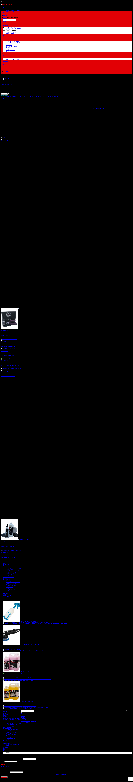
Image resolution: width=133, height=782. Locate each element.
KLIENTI (5, 717)
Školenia (5, 61)
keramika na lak (44, 96)
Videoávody (6, 55)
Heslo (2, 761)
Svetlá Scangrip (10, 33)
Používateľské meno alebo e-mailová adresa (12, 759)
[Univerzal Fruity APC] (8, 78)
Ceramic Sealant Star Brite (7, 546)
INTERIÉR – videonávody (12, 59)
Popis (4, 98)
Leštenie (5, 25)
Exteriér (5, 15)
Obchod (5, 715)
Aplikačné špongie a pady (12, 41)
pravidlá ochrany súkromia (62, 774)
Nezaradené (6, 578)
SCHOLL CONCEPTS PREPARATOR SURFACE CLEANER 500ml (17, 145)
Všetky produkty (7, 595)
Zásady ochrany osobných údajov (11, 718)
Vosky (5, 21)
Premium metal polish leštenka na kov (10, 365)
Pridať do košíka (4, 95)
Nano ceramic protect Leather (8, 557)
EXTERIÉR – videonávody (12, 58)
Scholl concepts (7, 592)
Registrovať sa (4, 777)
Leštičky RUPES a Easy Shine (13, 31)
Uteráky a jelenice (10, 50)
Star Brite (3, 76)
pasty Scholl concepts (11, 572)
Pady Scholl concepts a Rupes (13, 28)
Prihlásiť (2, 764)
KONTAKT (6, 714)
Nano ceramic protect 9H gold (8, 355)
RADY (5, 713)
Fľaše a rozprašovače (11, 43)
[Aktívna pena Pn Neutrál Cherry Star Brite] (8, 79)
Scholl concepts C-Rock (6, 335)
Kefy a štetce (9, 45)
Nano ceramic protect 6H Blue (8, 376)
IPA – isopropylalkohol (98, 108)
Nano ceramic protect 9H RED (8, 346)
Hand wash (6, 564)
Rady (4, 64)
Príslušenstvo (7, 39)
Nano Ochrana (7, 35)
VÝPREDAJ (6, 597)
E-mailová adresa (5, 772)
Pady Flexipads (10, 29)
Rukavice (8, 48)
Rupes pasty (9, 574)
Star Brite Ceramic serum (54, 96)
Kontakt (5, 68)
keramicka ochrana (34, 96)
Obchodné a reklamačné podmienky (12, 719)
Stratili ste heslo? (5, 766)
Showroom (6, 71)
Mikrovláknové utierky (11, 46)
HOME (5, 712)
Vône (7, 51)
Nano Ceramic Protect (11, 96)
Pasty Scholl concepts (11, 27)
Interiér (5, 18)
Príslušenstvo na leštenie (12, 32)
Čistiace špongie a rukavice (13, 42)
